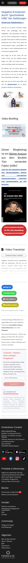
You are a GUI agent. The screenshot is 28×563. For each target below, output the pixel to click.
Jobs (2, 543)
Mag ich (8, 287)
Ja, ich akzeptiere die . (10, 393)
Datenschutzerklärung (10, 394)
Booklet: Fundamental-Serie (11, 433)
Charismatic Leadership (11, 492)
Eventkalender (6, 527)
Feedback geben (11, 305)
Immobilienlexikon (7, 442)
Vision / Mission (6, 541)
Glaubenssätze (12, 84)
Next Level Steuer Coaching (11, 477)
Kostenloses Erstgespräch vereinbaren (10, 509)
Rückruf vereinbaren (8, 506)
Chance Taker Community (10, 481)
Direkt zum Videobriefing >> (12, 22)
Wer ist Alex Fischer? (8, 539)
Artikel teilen (10, 293)
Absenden (13, 384)
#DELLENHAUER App (8, 431)
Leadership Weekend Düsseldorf (12, 475)
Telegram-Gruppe (7, 525)
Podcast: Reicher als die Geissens (12, 439)
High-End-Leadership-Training (11, 473)
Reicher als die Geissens (9, 495)
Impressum (5, 546)
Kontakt (4, 514)
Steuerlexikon (6, 444)
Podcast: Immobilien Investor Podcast (11, 436)
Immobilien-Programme (9, 479)
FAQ (2, 512)
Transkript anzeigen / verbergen (14, 255)
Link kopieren (10, 299)
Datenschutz (5, 548)
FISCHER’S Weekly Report (10, 446)
